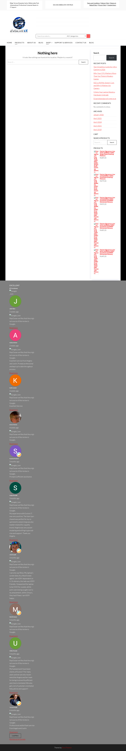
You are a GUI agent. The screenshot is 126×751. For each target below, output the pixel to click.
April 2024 (98, 122)
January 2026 (99, 115)
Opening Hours (111, 5)
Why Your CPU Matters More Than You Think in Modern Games (105, 76)
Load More (15, 735)
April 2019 (98, 129)
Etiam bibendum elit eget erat (105, 98)
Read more (13, 328)
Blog (41, 43)
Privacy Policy (102, 5)
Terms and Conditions (93, 3)
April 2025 (98, 118)
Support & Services (63, 43)
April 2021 (98, 126)
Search (96, 53)
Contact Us (80, 43)
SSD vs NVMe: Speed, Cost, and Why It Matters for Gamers (104, 85)
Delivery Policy (105, 3)
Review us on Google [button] (17, 739)
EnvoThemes (67, 747)
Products (19, 43)
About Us (31, 43)
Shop (48, 43)
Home (9, 43)
